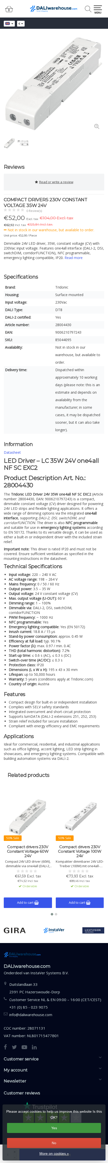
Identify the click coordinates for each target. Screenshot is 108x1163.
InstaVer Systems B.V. (49, 972)
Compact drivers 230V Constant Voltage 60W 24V (28, 851)
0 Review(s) (34, 211)
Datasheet (12, 452)
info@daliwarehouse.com (30, 1014)
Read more (74, 257)
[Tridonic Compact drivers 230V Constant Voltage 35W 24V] (54, 84)
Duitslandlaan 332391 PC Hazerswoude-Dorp (34, 988)
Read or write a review (56, 182)
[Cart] (9, 11)
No (54, 1143)
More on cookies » (54, 1153)
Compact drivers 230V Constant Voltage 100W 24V (79, 851)
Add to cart (25, 902)
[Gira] (15, 930)
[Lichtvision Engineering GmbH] (93, 930)
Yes (54, 1128)
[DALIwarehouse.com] (54, 9)
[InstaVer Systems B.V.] (54, 930)
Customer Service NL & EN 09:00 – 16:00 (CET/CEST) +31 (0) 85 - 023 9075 (55, 1003)
